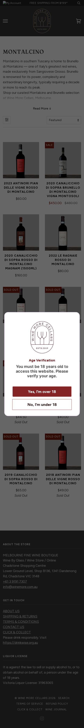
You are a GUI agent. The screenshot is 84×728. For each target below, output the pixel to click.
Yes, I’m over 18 (42, 391)
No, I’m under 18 (42, 404)
